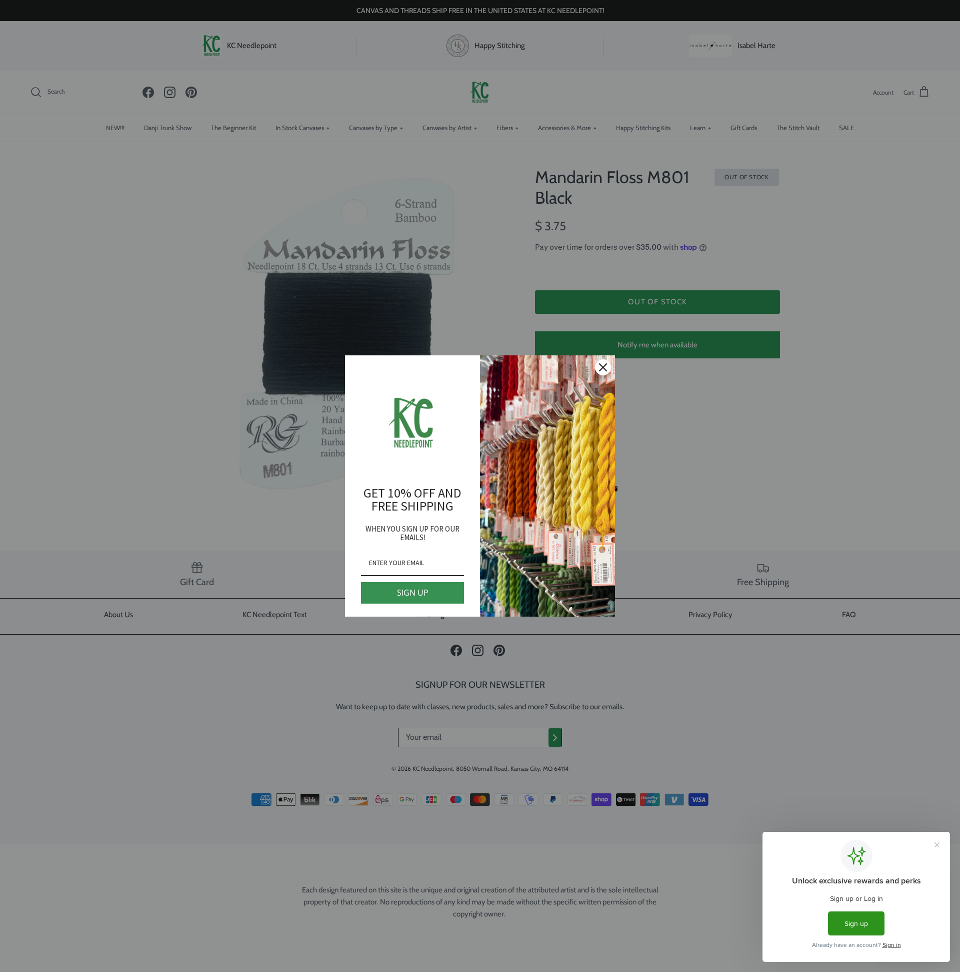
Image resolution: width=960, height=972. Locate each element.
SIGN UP (412, 592)
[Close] (603, 367)
